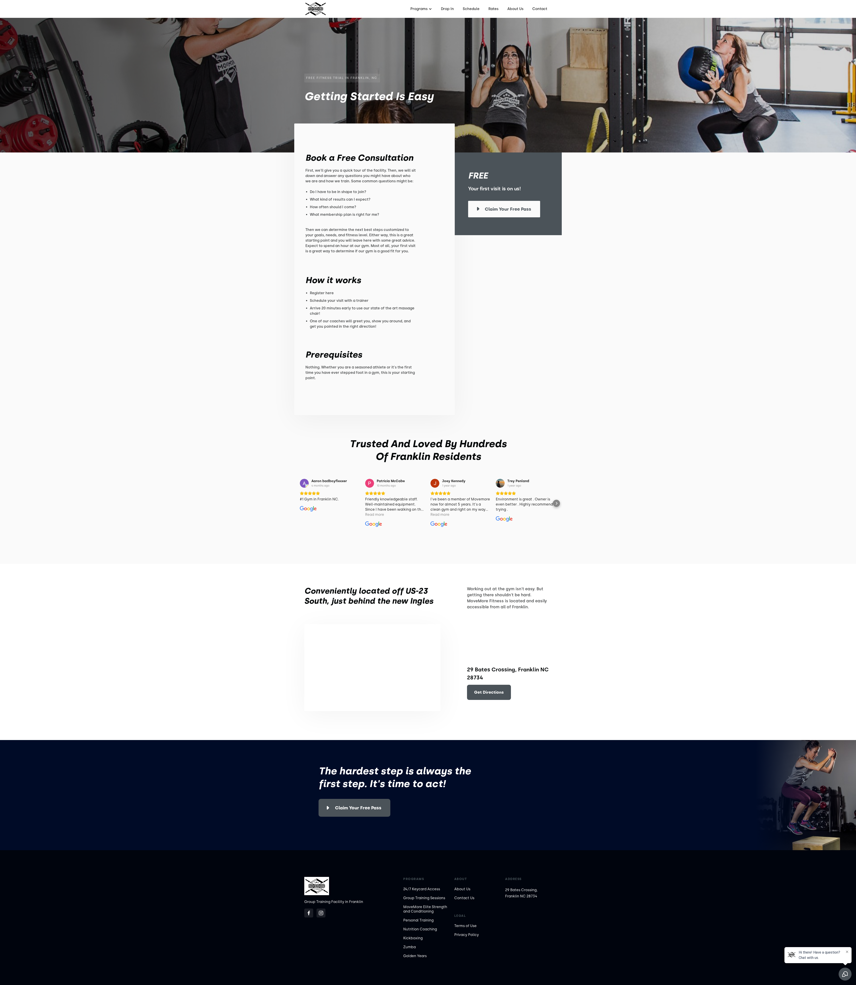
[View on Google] (304, 483)
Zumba (409, 947)
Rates (493, 9)
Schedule (471, 9)
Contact (539, 9)
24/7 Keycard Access (421, 889)
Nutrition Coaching (420, 929)
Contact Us (464, 898)
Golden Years (415, 956)
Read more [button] (374, 514)
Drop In (447, 9)
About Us (515, 9)
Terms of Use (465, 926)
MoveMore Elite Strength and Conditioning (425, 909)
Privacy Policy (466, 935)
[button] (420, 9)
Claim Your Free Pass (358, 807)
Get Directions (489, 692)
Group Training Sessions (424, 898)
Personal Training (418, 920)
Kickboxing (413, 938)
